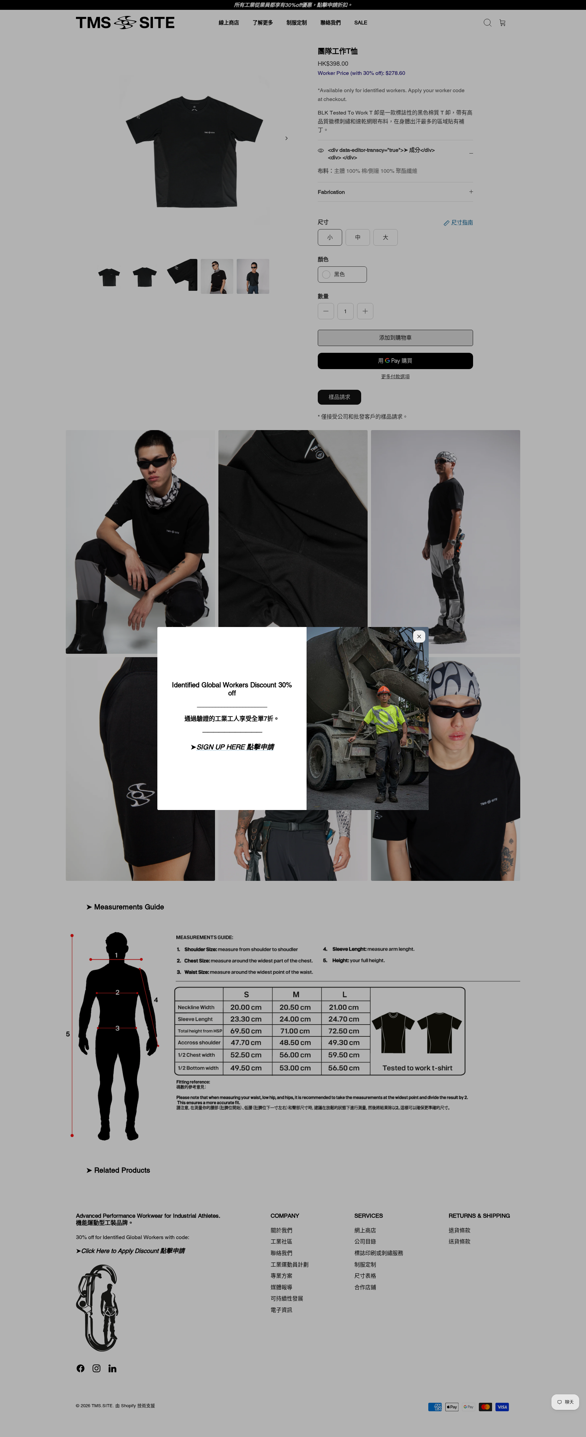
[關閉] (419, 636)
